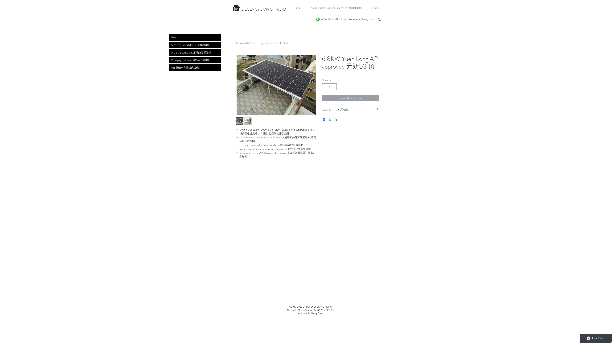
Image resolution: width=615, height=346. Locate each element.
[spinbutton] (329, 87)
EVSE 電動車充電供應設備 (185, 67)
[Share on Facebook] (324, 119)
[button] (380, 19)
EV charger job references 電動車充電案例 (190, 60)
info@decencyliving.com (359, 19)
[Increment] (334, 87)
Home (239, 43)
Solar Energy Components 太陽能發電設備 (191, 52)
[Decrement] (324, 87)
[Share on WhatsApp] (330, 119)
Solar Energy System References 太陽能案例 (190, 45)
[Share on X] (336, 119)
